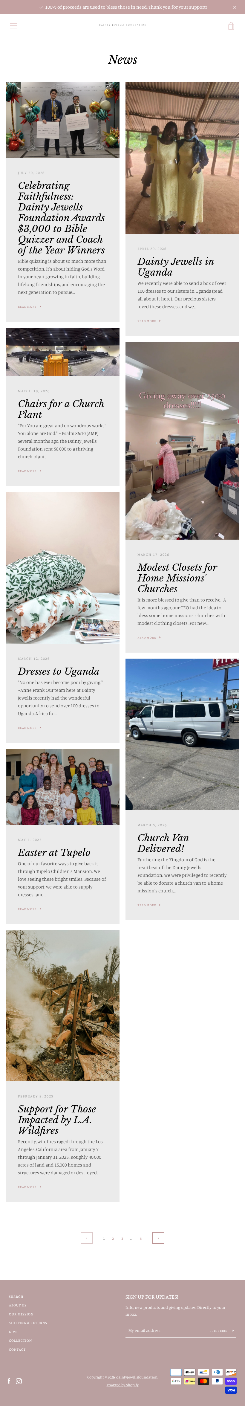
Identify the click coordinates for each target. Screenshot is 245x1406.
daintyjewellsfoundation (136, 1377)
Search (16, 1296)
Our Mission (21, 1314)
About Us (18, 1305)
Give (13, 1331)
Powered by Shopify (123, 1384)
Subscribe (219, 1330)
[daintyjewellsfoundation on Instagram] (19, 1381)
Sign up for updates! (151, 1296)
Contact (17, 1349)
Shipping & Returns (28, 1322)
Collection (20, 1340)
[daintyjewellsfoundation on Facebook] (9, 1381)
